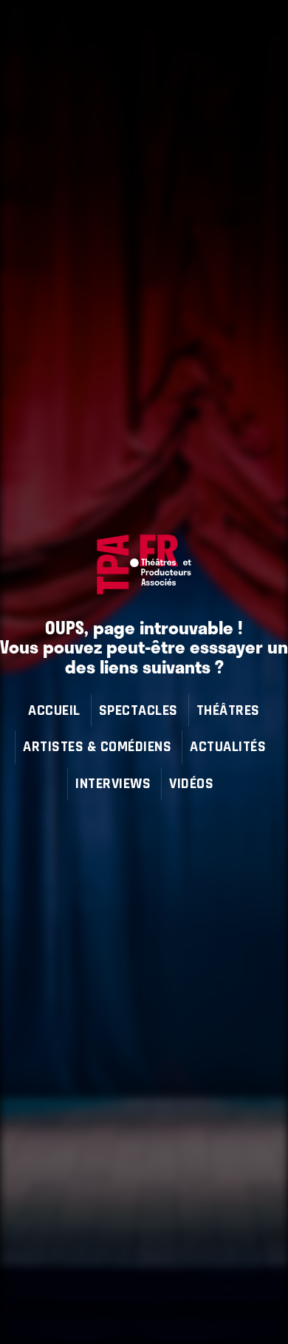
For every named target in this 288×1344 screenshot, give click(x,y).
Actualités (228, 746)
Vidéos (191, 783)
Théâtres (228, 710)
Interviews (113, 783)
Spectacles (138, 710)
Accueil (54, 710)
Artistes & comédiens (97, 746)
